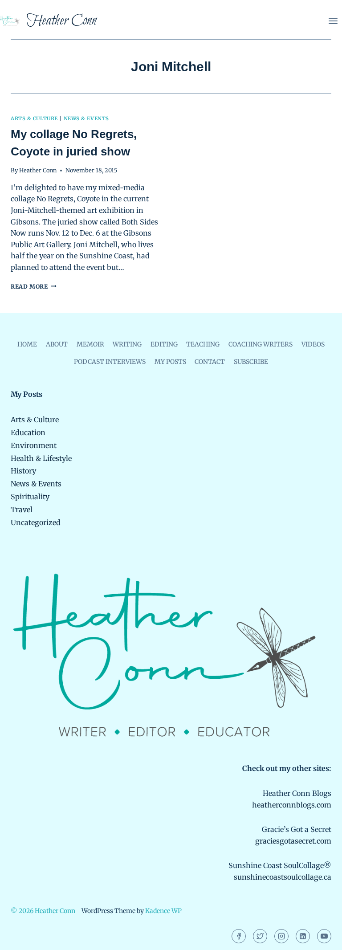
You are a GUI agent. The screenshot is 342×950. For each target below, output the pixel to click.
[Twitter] (260, 936)
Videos (313, 344)
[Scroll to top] (320, 937)
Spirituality (30, 496)
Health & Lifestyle (41, 458)
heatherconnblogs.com (291, 804)
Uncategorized (36, 522)
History (23, 470)
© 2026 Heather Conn (43, 911)
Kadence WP (163, 911)
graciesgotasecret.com (293, 840)
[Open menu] (333, 21)
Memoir (90, 344)
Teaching (203, 344)
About (57, 344)
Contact (210, 362)
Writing (127, 344)
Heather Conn (38, 170)
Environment (34, 445)
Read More (34, 286)
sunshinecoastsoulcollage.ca (282, 877)
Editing (164, 344)
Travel (22, 509)
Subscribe (251, 362)
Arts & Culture (34, 118)
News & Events (86, 118)
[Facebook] (239, 936)
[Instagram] (281, 936)
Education (28, 432)
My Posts (170, 362)
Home (27, 344)
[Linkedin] (303, 936)
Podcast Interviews (110, 362)
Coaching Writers (260, 344)
